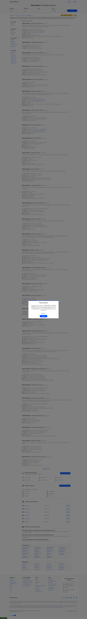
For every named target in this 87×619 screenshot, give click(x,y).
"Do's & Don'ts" (36, 309)
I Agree (43, 313)
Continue (43, 316)
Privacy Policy (47, 305)
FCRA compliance (47, 307)
